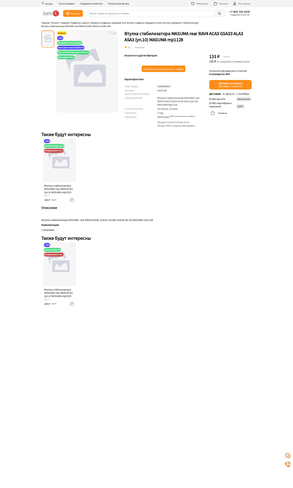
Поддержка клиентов (91, 3)
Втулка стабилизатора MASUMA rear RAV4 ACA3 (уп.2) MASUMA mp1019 (58, 189)
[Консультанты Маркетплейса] (288, 455)
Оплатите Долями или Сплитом (228, 72)
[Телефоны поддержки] (288, 464)
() (182, 116)
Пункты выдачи (67, 3)
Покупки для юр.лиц (118, 3)
